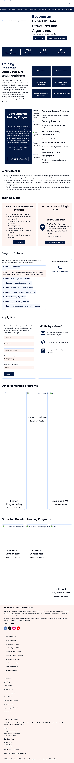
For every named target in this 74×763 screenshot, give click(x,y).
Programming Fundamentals (11, 708)
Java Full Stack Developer (12, 663)
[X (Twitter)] (9, 628)
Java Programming (8, 689)
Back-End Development (37, 552)
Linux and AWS (60, 501)
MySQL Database (37, 417)
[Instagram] (14, 628)
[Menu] (69, 3)
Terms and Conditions (11, 670)
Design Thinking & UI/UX (12, 666)
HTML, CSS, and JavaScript (11, 700)
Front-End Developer (11, 636)
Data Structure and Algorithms (11, 693)
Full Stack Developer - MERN (13, 659)
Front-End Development (13, 552)
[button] (11, 268)
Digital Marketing (8, 678)
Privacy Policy (7, 711)
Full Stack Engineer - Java (61, 591)
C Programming (8, 685)
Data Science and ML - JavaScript (14, 655)
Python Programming (14, 503)
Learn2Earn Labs (51, 759)
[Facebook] (5, 628)
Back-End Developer (11, 640)
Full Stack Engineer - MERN (12, 648)
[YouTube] (18, 628)
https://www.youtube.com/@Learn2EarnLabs (15, 753)
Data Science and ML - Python (13, 651)
